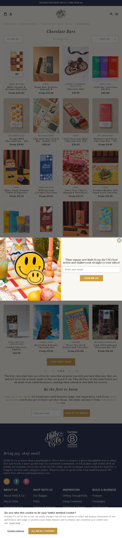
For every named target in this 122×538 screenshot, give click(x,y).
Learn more (14, 523)
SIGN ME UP (91, 278)
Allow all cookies (42, 531)
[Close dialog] (119, 240)
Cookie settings (15, 531)
